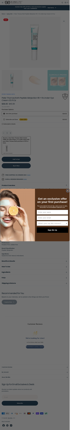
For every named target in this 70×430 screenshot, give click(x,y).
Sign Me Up (51, 230)
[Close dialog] (67, 190)
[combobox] (51, 223)
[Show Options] (66, 223)
